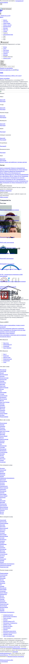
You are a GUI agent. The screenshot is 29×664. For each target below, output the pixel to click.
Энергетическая (4, 387)
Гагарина (2, 441)
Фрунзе (2, 400)
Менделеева (3, 392)
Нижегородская (4, 378)
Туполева (2, 412)
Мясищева (2, 429)
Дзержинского (4, 486)
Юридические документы (10, 616)
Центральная (3, 505)
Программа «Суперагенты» (10, 623)
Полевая (2, 542)
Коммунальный (4, 507)
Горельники (3, 559)
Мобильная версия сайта (6, 660)
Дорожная (2, 497)
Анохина (2, 376)
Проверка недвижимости (9, 632)
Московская (3, 369)
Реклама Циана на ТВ (8, 621)
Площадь (3, 64)
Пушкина (2, 428)
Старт (4, 362)
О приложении (4, 661)
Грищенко (2, 410)
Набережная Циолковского (7, 478)
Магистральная (4, 487)
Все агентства (3, 288)
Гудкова (2, 394)
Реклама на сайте (7, 626)
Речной (2, 373)
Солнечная (3, 462)
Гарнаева (2, 405)
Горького (2, 510)
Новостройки (6, 23)
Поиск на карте (7, 618)
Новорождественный (5, 565)
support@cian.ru (4, 655)
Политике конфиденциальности (9, 652)
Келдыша (2, 408)
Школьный (3, 479)
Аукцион (5, 619)
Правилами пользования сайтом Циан (10, 646)
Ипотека (5, 28)
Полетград (6, 355)
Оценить (5, 53)
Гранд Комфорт (7, 348)
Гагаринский (6, 360)
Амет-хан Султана (4, 402)
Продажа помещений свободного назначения (12, 328)
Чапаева (2, 560)
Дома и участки (7, 25)
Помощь (5, 629)
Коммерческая (7, 26)
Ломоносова (3, 379)
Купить (5, 47)
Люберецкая (3, 544)
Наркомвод (3, 382)
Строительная (3, 395)
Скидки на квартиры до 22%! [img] (7, 70)
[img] (17, 70)
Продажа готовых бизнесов (7, 333)
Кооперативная (4, 374)
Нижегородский (7, 359)
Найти (11, 68)
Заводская (2, 386)
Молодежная (3, 399)
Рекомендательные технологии (15, 656)
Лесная (2, 437)
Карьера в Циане (7, 634)
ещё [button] (1, 184)
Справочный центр (8, 615)
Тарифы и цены (7, 624)
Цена (2, 63)
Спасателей (3, 371)
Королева (2, 384)
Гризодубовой (3, 413)
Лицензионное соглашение (19, 648)
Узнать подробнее (5, 78)
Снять (4, 48)
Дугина (2, 389)
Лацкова (2, 403)
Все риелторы (3, 227)
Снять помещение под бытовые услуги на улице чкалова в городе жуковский (12, 330)
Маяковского (3, 594)
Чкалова (2, 381)
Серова (2, 460)
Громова (2, 492)
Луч (1, 391)
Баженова (2, 407)
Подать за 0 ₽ (6, 58)
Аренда (5, 20)
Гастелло (2, 468)
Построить (6, 52)
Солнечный (6, 346)
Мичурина (2, 458)
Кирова (2, 476)
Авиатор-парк (6, 357)
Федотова (2, 433)
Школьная (2, 529)
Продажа (5, 21)
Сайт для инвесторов (8, 636)
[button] (14, 74)
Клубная (2, 415)
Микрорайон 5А (7, 344)
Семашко (2, 541)
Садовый (2, 533)
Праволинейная (4, 416)
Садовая (2, 538)
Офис (2, 61)
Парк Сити (6, 343)
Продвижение (7, 628)
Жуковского (3, 397)
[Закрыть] (1, 4)
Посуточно (6, 50)
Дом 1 (5, 354)
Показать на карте (5, 68)
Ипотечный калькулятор (9, 631)
